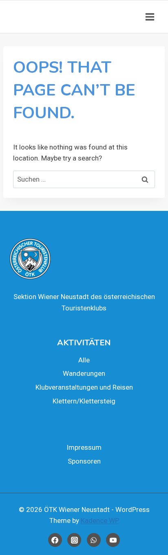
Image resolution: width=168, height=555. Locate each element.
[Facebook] (55, 540)
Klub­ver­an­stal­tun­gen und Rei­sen (84, 387)
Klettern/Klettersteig (84, 401)
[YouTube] (113, 540)
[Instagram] (74, 540)
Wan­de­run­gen (84, 373)
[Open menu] (149, 16)
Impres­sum (84, 447)
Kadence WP (100, 520)
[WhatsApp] (94, 540)
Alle (84, 360)
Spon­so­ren (84, 461)
